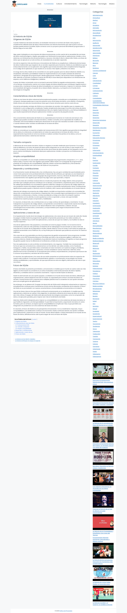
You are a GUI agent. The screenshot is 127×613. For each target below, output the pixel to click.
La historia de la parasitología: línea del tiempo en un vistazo (103, 424)
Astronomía (97, 40)
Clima (95, 78)
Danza (95, 108)
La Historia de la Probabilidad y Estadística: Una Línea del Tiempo (103, 533)
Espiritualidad (97, 155)
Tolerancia (96, 331)
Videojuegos (97, 356)
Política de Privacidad (65, 611)
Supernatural (97, 316)
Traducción (96, 334)
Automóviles (97, 53)
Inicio (39, 4)
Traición (95, 336)
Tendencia (96, 326)
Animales (96, 28)
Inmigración (97, 206)
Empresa (96, 143)
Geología (96, 193)
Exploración (96, 163)
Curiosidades (49, 4)
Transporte (96, 339)
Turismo (95, 341)
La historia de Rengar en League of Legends (27, 341)
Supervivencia (97, 319)
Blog (94, 65)
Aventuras (96, 55)
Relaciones (96, 291)
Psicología (96, 279)
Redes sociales (98, 286)
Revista (95, 296)
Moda (95, 251)
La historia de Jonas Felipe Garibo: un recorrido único (101, 583)
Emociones (96, 140)
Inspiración (96, 208)
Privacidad (96, 276)
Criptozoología (98, 91)
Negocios (96, 263)
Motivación (96, 253)
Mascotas (96, 231)
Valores (95, 344)
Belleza (95, 58)
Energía (95, 148)
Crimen (95, 86)
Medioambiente (98, 241)
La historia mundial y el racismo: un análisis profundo (102, 604)
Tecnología (83, 4)
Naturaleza (96, 261)
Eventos (95, 160)
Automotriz (96, 50)
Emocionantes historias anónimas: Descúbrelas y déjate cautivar (101, 539)
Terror (95, 329)
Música (111, 4)
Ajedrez (95, 20)
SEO (94, 304)
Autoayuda (96, 45)
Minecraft (96, 243)
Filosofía (95, 173)
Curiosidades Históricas (100, 105)
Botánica (96, 68)
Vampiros (96, 346)
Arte (94, 38)
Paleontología (97, 268)
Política (95, 273)
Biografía (96, 60)
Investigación (97, 213)
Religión (95, 294)
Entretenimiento (71, 4)
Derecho (95, 115)
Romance (96, 299)
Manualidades (97, 226)
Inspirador (96, 211)
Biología (95, 63)
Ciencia (95, 73)
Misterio (95, 246)
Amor (94, 23)
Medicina (96, 236)
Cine (94, 76)
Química (95, 281)
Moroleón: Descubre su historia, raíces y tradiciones (103, 467)
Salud (95, 301)
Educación (96, 135)
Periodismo (96, 271)
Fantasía (96, 168)
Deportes (96, 113)
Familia (95, 165)
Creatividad (97, 83)
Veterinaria (96, 349)
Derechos (96, 118)
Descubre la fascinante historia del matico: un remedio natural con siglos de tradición (103, 445)
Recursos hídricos (99, 284)
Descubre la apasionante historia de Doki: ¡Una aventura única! (103, 382)
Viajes (95, 351)
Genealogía (97, 188)
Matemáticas (97, 233)
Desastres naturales (99, 128)
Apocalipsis (96, 33)
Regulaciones (97, 289)
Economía (96, 133)
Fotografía (96, 183)
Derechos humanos (99, 120)
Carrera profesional (99, 71)
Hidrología (96, 196)
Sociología (96, 314)
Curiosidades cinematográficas (99, 102)
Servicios (96, 306)
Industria (96, 201)
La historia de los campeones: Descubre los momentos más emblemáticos (103, 562)
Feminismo (96, 170)
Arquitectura (97, 35)
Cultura (59, 4)
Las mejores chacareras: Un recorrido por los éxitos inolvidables (102, 488)
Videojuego (96, 354)
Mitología (96, 248)
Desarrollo (96, 123)
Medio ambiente (98, 238)
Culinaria (96, 93)
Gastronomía (97, 185)
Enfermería (96, 150)
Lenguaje (96, 216)
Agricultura (96, 18)
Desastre (96, 125)
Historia (93, 4)
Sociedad (96, 311)
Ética (94, 158)
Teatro (95, 321)
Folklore (95, 180)
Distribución (97, 130)
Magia (95, 223)
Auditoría (96, 43)
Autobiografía (97, 48)
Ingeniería (96, 203)
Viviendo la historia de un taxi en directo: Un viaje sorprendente (102, 511)
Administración (98, 15)
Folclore (95, 178)
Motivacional (97, 256)
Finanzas (96, 175)
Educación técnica (99, 138)
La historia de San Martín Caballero (25, 339)
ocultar (34, 319)
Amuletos (96, 25)
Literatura (96, 221)
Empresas (96, 145)
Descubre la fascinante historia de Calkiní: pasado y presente (103, 404)
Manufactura (97, 228)
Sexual (95, 309)
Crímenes (96, 88)
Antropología (97, 30)
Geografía (96, 191)
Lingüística (96, 218)
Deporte (95, 110)
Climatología (97, 81)
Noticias (95, 266)
